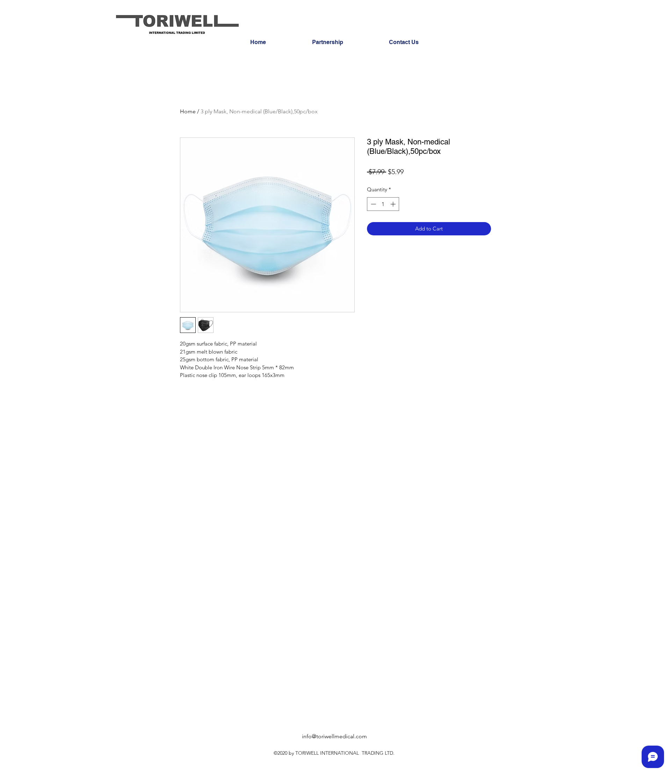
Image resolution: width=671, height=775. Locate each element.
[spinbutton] (383, 204)
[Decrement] (372, 204)
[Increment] (393, 204)
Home (188, 111)
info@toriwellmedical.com (334, 736)
